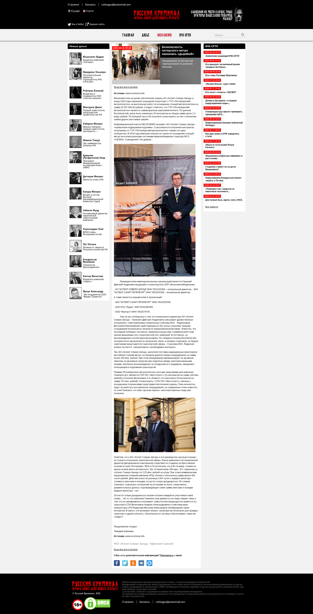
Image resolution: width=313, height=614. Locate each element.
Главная (128, 35)
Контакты (90, 4)
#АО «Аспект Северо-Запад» (131, 543)
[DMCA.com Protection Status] (97, 609)
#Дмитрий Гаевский (161, 543)
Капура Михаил (92, 191)
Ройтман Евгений (93, 90)
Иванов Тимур (91, 140)
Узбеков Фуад (91, 210)
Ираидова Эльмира (94, 72)
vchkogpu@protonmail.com (116, 4)
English (90, 10)
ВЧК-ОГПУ (185, 35)
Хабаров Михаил (93, 123)
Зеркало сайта (97, 24)
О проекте (73, 4)
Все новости (211, 207)
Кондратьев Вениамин (90, 260)
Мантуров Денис (92, 107)
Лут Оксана (89, 244)
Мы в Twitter (77, 24)
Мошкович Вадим (93, 56)
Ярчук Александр (93, 291)
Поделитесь (166, 555)
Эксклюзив (164, 35)
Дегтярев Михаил (93, 176)
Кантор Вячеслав (93, 276)
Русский (75, 10)
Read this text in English (126, 87)
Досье (145, 35)
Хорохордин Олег (93, 229)
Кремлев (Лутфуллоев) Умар (94, 156)
